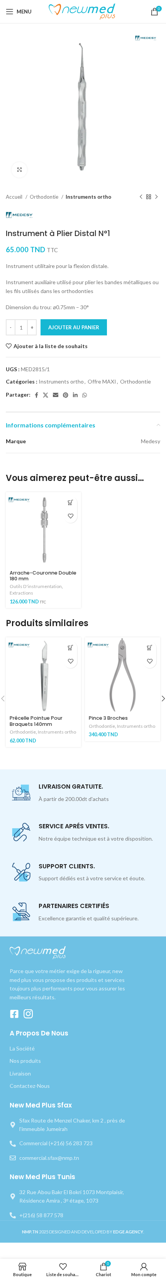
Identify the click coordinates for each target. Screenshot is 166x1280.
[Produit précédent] (141, 197)
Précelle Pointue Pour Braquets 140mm (36, 721)
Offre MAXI (102, 381)
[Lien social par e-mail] (56, 395)
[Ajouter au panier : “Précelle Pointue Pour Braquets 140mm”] (70, 648)
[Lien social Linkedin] (75, 395)
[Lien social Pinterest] (66, 395)
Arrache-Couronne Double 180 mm (43, 576)
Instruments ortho (88, 197)
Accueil (15, 197)
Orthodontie (44, 197)
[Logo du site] (83, 11)
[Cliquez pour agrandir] (19, 170)
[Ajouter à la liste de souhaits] (70, 516)
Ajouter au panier (73, 327)
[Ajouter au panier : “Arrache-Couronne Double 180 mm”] (70, 502)
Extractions (21, 593)
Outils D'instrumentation (36, 586)
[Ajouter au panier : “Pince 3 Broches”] (149, 648)
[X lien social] (46, 395)
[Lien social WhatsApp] (84, 395)
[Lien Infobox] (83, 793)
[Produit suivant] (156, 197)
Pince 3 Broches (108, 718)
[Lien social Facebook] (36, 395)
